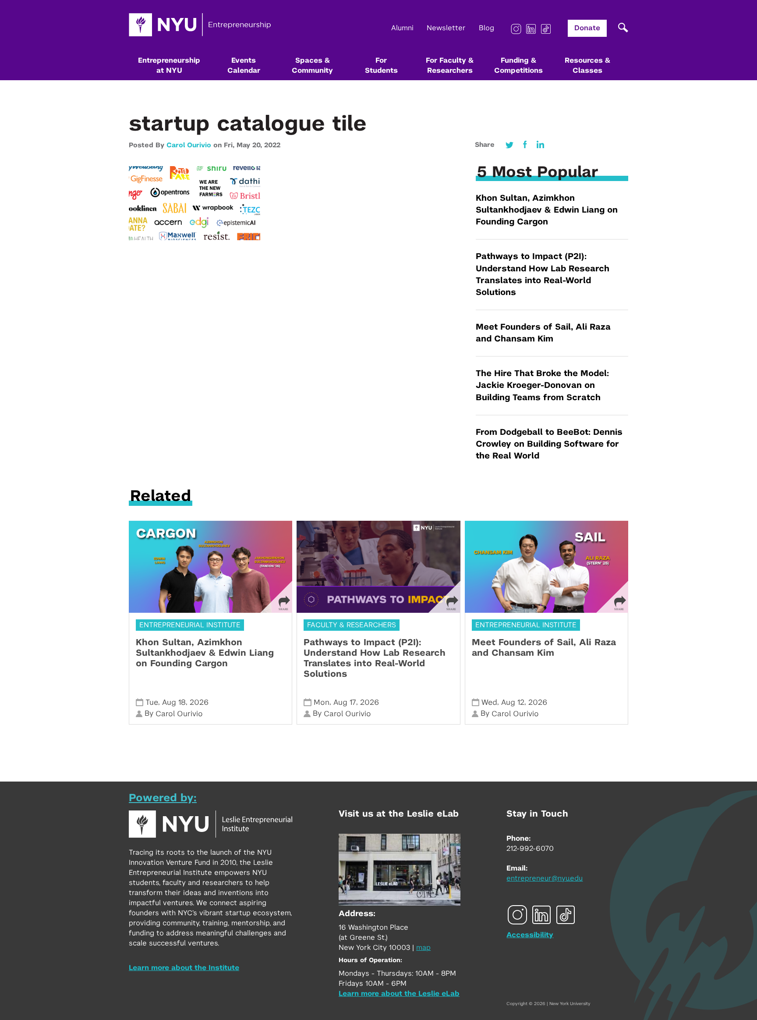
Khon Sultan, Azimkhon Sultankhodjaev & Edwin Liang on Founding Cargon (547, 210)
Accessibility (529, 934)
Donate (587, 28)
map (423, 947)
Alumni (402, 28)
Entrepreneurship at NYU (169, 65)
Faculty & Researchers (351, 625)
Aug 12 (512, 702)
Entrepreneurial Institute (190, 625)
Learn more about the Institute (184, 967)
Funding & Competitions (518, 65)
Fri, (230, 145)
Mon (321, 702)
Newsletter (446, 28)
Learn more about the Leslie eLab (399, 993)
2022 (272, 145)
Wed (489, 702)
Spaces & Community (312, 65)
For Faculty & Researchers (450, 65)
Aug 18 (174, 702)
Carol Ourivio (188, 145)
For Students (381, 65)
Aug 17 (344, 702)
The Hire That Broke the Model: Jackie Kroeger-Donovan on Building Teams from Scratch (542, 386)
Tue (151, 702)
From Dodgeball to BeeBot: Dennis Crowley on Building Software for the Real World (549, 444)
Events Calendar (243, 65)
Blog (486, 28)
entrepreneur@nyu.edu (544, 878)
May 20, (250, 145)
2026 (199, 702)
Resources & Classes (587, 65)
